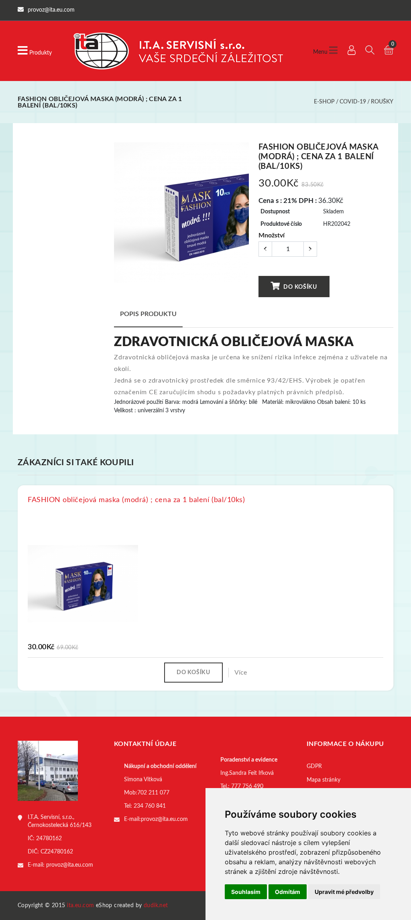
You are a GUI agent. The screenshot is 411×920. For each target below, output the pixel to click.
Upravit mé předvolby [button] (344, 891)
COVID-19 (353, 102)
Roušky (382, 102)
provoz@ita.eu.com (69, 865)
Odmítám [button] (287, 891)
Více (240, 672)
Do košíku (299, 287)
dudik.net (156, 905)
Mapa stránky (323, 780)
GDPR (314, 766)
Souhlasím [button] (245, 891)
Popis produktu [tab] (148, 314)
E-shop (324, 102)
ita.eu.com (80, 905)
